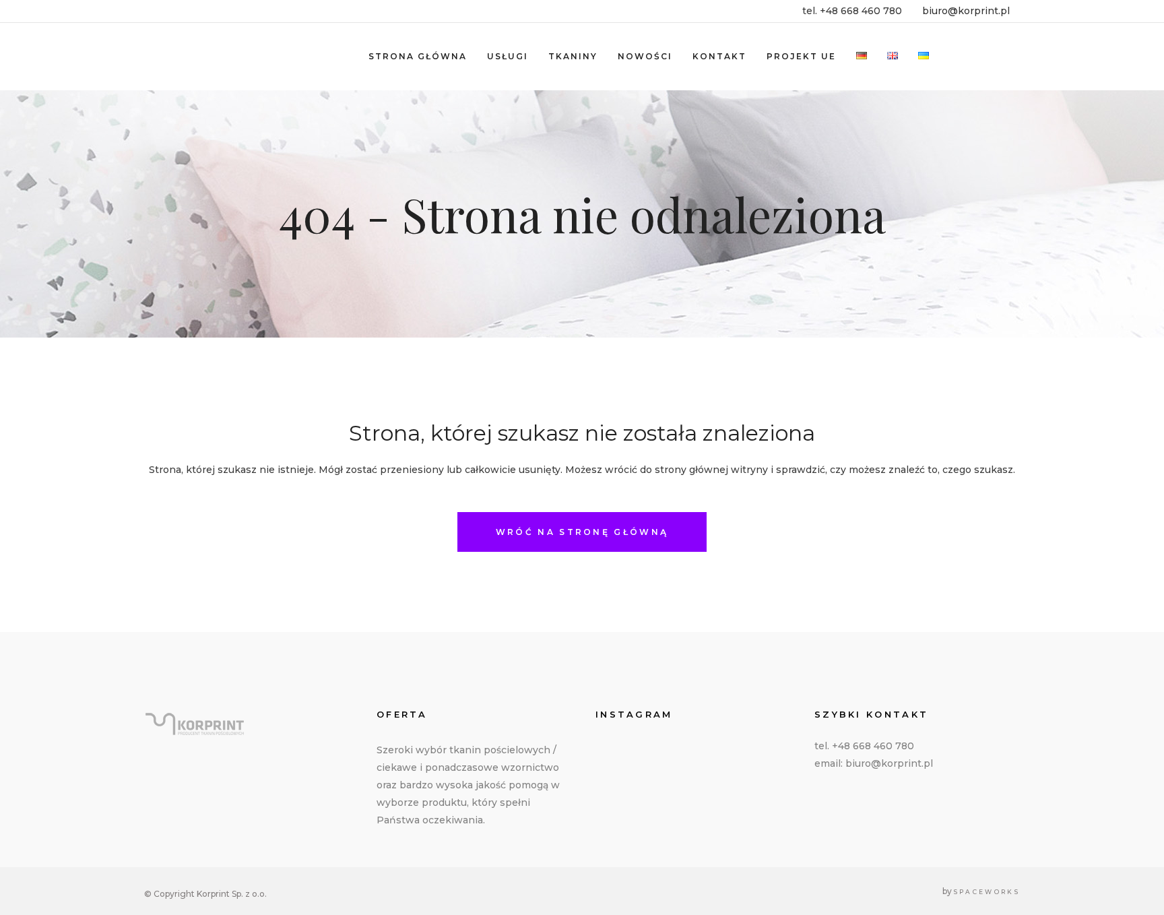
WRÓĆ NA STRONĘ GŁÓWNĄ (582, 532)
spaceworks (987, 891)
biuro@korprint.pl (966, 11)
